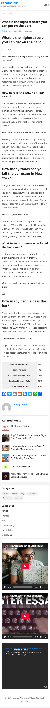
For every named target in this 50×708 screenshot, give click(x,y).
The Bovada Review (20, 426)
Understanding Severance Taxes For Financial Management (28, 447)
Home (4, 14)
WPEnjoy (31, 698)
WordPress (25, 701)
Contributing (32, 494)
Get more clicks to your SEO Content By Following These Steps (28, 457)
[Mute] (40, 587)
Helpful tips (7, 498)
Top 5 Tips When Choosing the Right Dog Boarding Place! (28, 437)
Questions (18, 498)
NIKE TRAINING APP (20, 466)
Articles (14, 494)
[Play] (5, 587)
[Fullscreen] (45, 587)
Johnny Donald (15, 31)
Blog (10, 14)
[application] (25, 566)
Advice (5, 494)
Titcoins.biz (9, 2)
